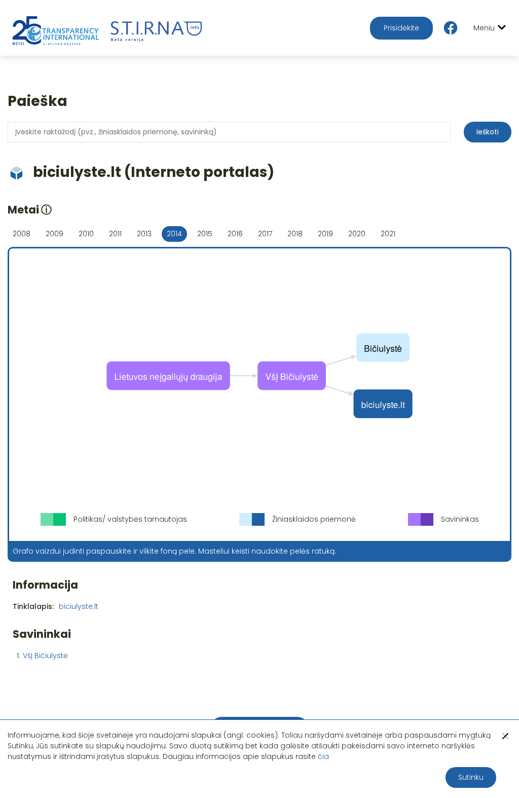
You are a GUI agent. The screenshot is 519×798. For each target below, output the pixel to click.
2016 (235, 234)
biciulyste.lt (78, 606)
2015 (204, 234)
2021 (388, 234)
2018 (295, 234)
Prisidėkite (401, 28)
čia (323, 756)
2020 (356, 234)
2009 (54, 234)
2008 (21, 234)
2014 (174, 234)
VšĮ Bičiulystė (45, 655)
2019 (325, 234)
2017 (265, 234)
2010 (86, 234)
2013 (144, 234)
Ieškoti (487, 132)
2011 (115, 234)
